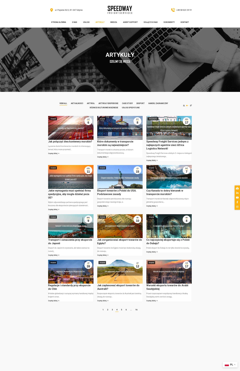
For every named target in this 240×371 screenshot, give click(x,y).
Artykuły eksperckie (108, 103)
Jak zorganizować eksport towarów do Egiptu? (119, 241)
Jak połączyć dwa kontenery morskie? (70, 141)
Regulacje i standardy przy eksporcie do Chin (69, 287)
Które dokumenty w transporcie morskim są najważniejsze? (115, 143)
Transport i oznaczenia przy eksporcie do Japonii (70, 241)
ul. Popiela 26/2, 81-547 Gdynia (68, 10)
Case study (127, 103)
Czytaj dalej (53, 153)
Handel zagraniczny (158, 103)
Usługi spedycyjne (131, 108)
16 (136, 310)
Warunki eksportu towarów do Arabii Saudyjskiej (167, 287)
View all (63, 103)
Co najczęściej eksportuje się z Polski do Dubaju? (168, 241)
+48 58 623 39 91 (184, 10)
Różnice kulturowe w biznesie (104, 108)
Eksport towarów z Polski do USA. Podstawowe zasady (116, 192)
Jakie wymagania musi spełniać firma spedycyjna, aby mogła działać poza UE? (69, 194)
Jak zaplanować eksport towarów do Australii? (118, 287)
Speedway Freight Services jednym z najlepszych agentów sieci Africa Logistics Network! (167, 145)
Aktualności (77, 103)
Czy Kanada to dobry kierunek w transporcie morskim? (164, 192)
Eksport (140, 103)
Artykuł (91, 103)
